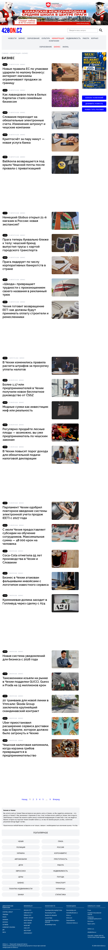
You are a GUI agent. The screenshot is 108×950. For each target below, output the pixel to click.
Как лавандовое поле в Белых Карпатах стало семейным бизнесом (24, 98)
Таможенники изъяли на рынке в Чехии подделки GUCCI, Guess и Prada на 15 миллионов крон (26, 681)
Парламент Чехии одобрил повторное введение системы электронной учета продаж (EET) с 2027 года (25, 513)
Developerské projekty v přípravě (52, 921)
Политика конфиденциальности (94, 918)
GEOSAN (5, 922)
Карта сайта (91, 924)
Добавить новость (94, 103)
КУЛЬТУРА (46, 38)
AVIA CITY (27, 928)
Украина (21, 853)
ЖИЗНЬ (66, 47)
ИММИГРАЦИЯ (58, 38)
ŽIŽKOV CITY (27, 915)
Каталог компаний (94, 98)
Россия (60, 847)
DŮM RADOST (28, 933)
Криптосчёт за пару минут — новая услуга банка (24, 140)
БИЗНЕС (22, 38)
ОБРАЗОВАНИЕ (33, 38)
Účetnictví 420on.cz (72, 923)
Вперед (56, 799)
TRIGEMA (5, 914)
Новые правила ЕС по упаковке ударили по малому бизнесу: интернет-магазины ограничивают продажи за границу (25, 76)
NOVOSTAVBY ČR (50, 906)
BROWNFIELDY (28, 906)
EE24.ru (68, 915)
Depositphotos (70, 920)
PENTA (4, 917)
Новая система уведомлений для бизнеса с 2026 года (24, 657)
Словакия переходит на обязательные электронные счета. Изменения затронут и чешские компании (24, 122)
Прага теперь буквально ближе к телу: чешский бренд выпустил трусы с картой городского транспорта (26, 245)
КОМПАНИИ (54, 41)
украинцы (60, 888)
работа (60, 865)
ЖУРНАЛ (94, 38)
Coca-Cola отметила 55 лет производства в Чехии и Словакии (22, 559)
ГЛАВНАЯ (5, 53)
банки (21, 894)
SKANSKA (5, 919)
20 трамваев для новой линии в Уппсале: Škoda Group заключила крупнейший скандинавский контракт (26, 706)
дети (21, 865)
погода (60, 877)
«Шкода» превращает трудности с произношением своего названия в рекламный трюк (25, 289)
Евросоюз (21, 871)
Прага (60, 841)
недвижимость (60, 871)
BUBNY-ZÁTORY (28, 918)
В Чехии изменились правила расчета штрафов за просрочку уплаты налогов (26, 366)
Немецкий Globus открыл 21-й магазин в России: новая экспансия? (25, 221)
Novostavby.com (71, 910)
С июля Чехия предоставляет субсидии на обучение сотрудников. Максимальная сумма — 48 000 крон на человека (24, 536)
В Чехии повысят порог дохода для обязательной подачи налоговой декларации (25, 454)
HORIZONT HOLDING (9, 927)
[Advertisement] (41, 193)
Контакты (90, 921)
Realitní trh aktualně (51, 915)
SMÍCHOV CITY (28, 913)
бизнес (21, 883)
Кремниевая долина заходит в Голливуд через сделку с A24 (25, 601)
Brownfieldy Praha (50, 925)
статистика (60, 894)
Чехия (20, 841)
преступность (60, 859)
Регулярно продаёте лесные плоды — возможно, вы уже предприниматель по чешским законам (25, 434)
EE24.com (69, 918)
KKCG (4, 932)
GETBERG (5, 925)
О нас (89, 910)
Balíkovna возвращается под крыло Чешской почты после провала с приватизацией (24, 165)
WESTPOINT (27, 930)
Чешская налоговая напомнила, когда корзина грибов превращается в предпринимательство (26, 750)
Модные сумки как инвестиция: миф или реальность (25, 408)
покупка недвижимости (20, 888)
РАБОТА (86, 38)
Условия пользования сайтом (94, 913)
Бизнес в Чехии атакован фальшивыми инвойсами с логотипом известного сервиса (26, 581)
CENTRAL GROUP (8, 912)
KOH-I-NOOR (27, 923)
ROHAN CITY (27, 910)
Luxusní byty (48, 918)
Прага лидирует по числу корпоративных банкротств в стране (24, 265)
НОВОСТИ (12, 38)
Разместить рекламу (94, 109)
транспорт (60, 883)
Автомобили (21, 859)
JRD (4, 930)
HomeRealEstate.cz (72, 913)
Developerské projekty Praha (53, 910)
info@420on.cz (92, 932)
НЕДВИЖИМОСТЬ (73, 38)
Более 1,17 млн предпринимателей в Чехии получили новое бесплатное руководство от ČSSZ (23, 390)
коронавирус (60, 853)
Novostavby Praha (50, 913)
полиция (20, 847)
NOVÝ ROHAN (28, 920)
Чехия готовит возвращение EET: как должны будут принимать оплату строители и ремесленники (26, 312)
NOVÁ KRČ (27, 925)
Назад (24, 799)
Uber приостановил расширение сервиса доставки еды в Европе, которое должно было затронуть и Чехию (26, 728)
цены (20, 877)
